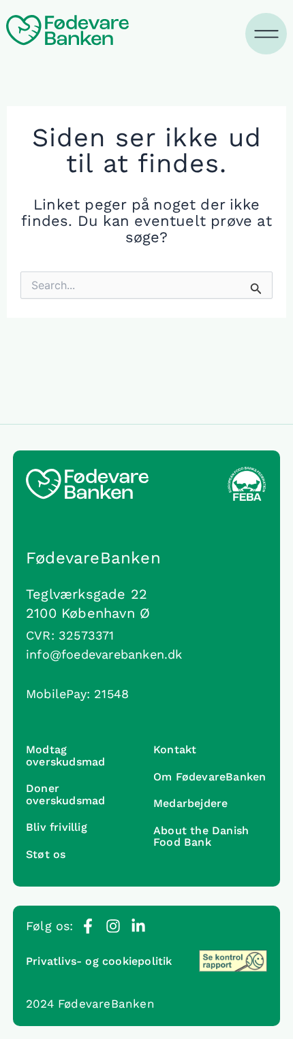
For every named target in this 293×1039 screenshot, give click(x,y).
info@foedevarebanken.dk (104, 654)
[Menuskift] (267, 34)
